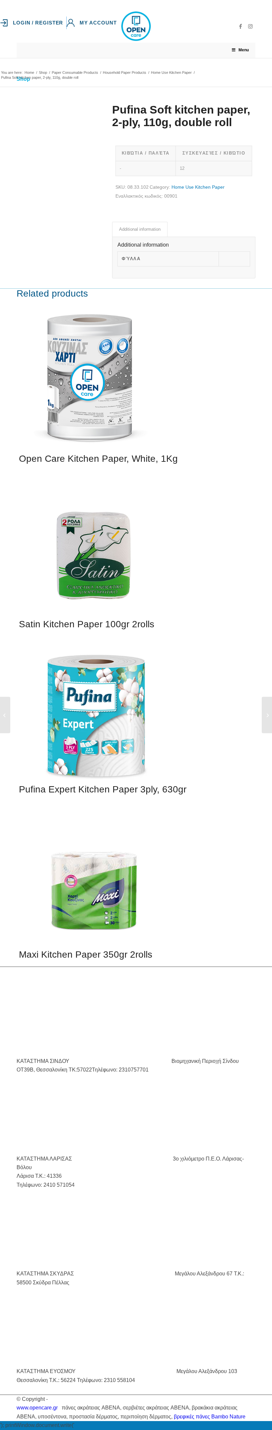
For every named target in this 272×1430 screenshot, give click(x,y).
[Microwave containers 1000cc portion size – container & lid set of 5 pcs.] (5, 715)
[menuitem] (33, 23)
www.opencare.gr (37, 1407)
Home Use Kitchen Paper (198, 187)
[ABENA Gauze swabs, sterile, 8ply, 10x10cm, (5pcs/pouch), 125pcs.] (267, 715)
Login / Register (38, 22)
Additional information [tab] (140, 229)
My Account (98, 22)
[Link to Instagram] (250, 26)
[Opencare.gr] (136, 26)
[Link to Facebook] (240, 26)
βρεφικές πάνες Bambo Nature (209, 1416)
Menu (243, 50)
